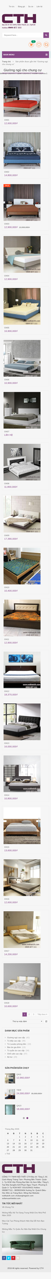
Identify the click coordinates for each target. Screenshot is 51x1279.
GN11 (6, 639)
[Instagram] (18, 1258)
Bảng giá (21, 7)
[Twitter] (8, 1258)
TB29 (18, 1090)
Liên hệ (39, 7)
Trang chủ (6, 61)
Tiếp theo (42, 1014)
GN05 (6, 328)
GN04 (6, 276)
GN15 (6, 847)
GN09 (6, 535)
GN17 (6, 951)
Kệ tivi (9, 1057)
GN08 (6, 483)
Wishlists (38, 44)
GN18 (6, 1003)
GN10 (6, 587)
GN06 (6, 380)
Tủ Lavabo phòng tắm (16, 1044)
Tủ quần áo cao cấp (15, 1050)
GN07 (6, 431)
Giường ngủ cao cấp (16, 1037)
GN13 (6, 743)
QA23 (18, 1106)
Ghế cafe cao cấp (14, 1054)
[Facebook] (4, 1258)
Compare (46, 44)
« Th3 (7, 1154)
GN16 (6, 899)
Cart (31, 44)
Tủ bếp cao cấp (14, 1041)
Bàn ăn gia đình (14, 1047)
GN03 (6, 224)
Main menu (8, 55)
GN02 (6, 172)
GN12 (6, 691)
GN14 (6, 795)
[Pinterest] (13, 1258)
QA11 (18, 1074)
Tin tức (12, 7)
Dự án (30, 7)
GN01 (6, 120)
